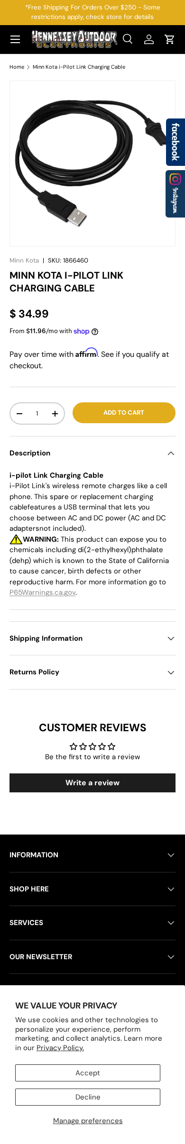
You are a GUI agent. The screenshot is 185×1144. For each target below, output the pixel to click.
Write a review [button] (92, 783)
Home (16, 67)
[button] (169, 39)
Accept (87, 1073)
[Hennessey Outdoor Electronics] (175, 194)
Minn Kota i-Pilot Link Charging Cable (79, 67)
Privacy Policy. (60, 1048)
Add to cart (123, 413)
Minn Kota (24, 260)
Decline (88, 1097)
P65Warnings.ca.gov (42, 592)
